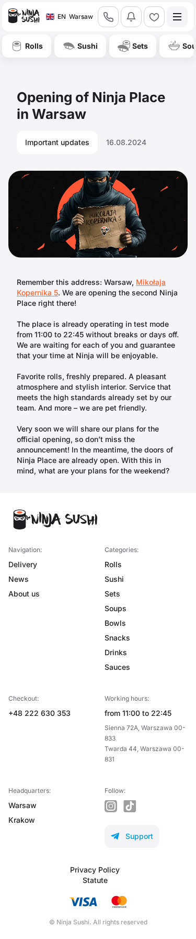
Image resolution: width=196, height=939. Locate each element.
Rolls (113, 564)
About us (24, 593)
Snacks (117, 637)
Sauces (117, 666)
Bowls (115, 622)
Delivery (22, 564)
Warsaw (22, 805)
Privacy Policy (95, 869)
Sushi (114, 579)
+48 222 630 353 (39, 713)
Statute (95, 880)
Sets (112, 593)
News (18, 579)
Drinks (116, 652)
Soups (115, 608)
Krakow (21, 819)
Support (132, 836)
